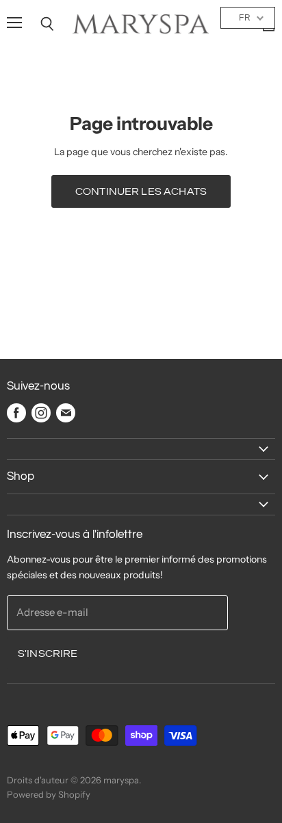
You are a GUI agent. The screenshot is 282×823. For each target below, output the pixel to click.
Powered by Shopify (48, 794)
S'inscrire (48, 653)
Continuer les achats (141, 191)
